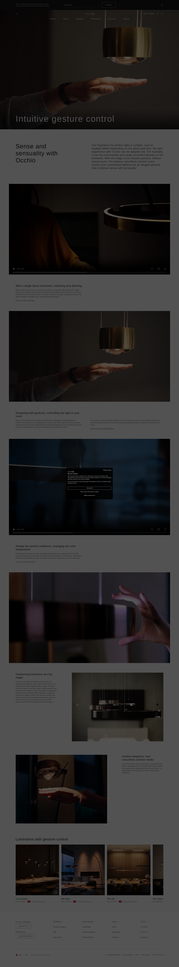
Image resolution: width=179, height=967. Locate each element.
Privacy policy (107, 470)
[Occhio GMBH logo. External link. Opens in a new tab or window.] (71, 471)
